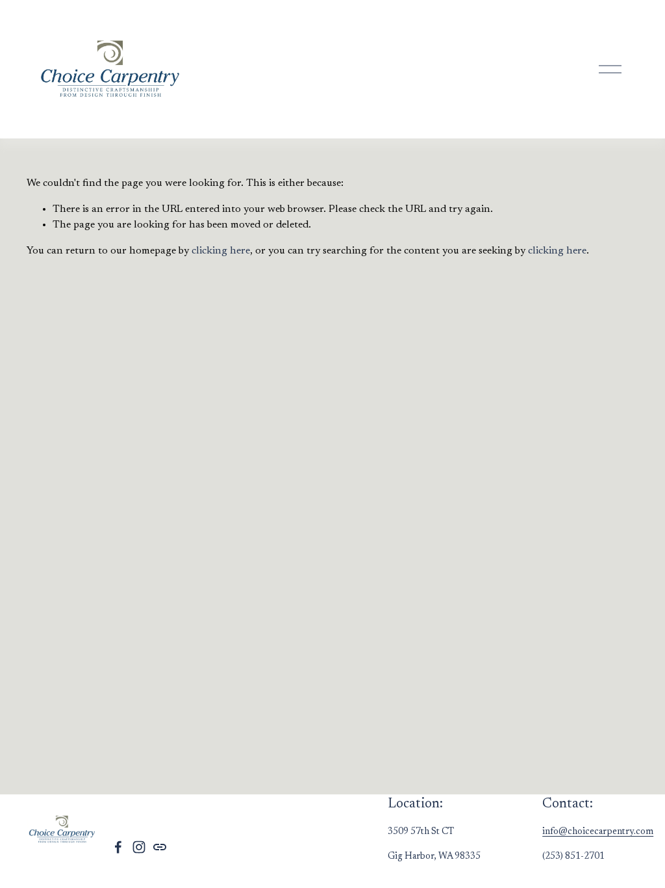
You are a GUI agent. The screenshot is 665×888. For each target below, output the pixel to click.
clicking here (221, 251)
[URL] (159, 847)
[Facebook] (118, 847)
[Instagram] (138, 847)
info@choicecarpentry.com (597, 832)
